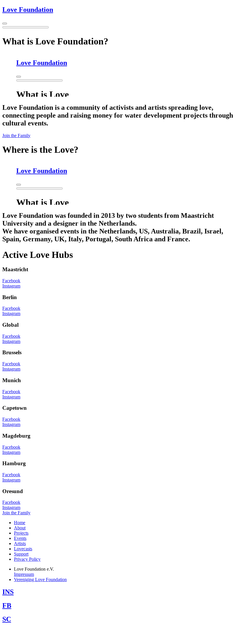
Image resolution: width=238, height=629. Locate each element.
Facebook (11, 280)
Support (21, 553)
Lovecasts (23, 548)
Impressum (24, 574)
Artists (20, 543)
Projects (21, 533)
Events (20, 538)
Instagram (11, 285)
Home (19, 522)
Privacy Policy (27, 559)
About (20, 527)
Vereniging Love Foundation (40, 579)
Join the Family (16, 135)
